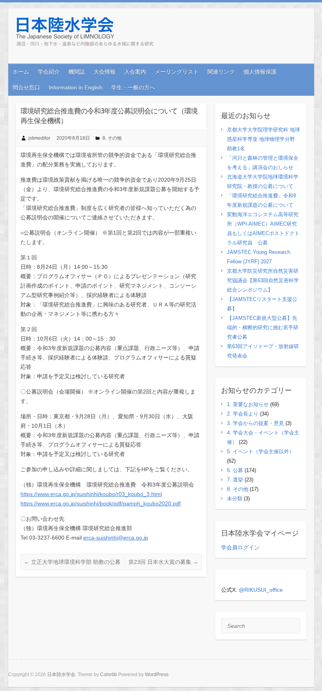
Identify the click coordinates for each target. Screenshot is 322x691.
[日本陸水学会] (85, 33)
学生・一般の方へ (133, 87)
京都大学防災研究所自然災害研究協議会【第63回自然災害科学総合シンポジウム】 (263, 280)
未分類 (234, 498)
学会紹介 (49, 72)
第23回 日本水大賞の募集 (163, 562)
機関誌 (76, 72)
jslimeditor (39, 138)
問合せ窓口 (26, 87)
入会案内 (135, 72)
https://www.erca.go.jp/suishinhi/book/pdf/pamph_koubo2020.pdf (100, 503)
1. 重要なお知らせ (248, 404)
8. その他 (112, 138)
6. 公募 (235, 470)
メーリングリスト (177, 72)
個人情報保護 (259, 72)
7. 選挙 (235, 480)
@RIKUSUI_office (261, 590)
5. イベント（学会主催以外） (260, 451)
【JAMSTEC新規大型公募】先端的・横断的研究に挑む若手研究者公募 (262, 327)
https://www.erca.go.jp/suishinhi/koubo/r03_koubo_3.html (91, 494)
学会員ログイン (240, 547)
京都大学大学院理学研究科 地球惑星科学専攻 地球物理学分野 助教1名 (263, 139)
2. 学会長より (242, 414)
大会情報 (104, 72)
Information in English (75, 87)
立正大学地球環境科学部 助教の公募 (72, 562)
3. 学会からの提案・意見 (255, 423)
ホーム (21, 72)
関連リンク (221, 72)
